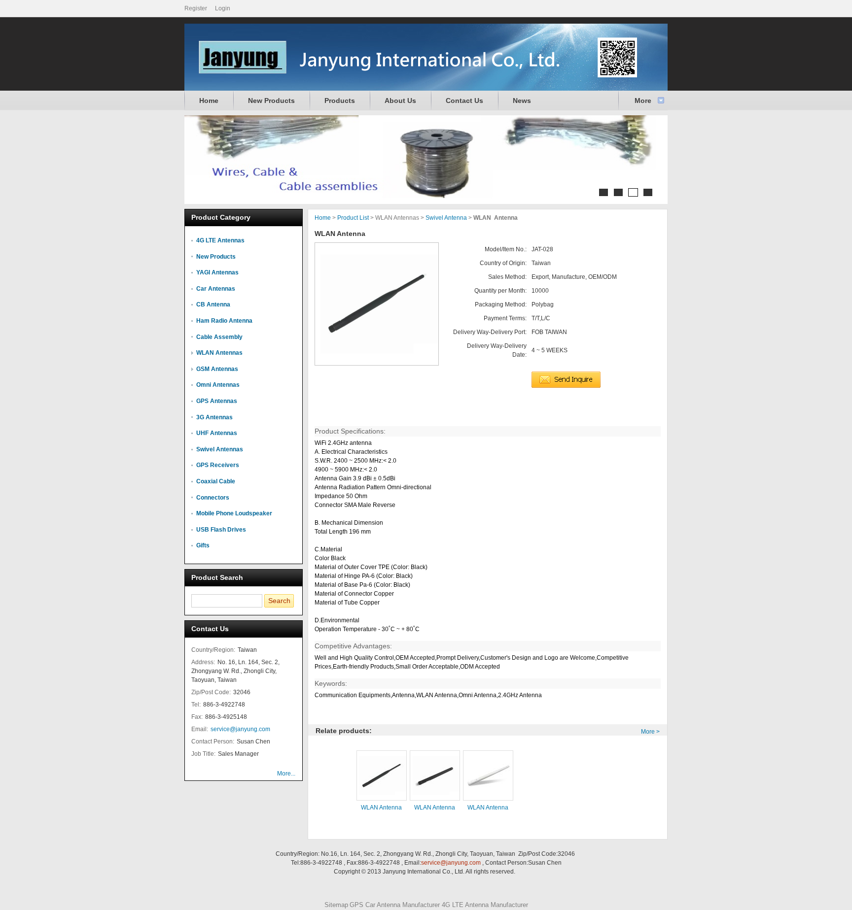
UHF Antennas (216, 433)
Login (222, 8)
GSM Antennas (217, 369)
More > (650, 731)
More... (286, 773)
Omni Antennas (218, 384)
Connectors (212, 497)
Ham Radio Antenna (224, 320)
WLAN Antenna (381, 807)
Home (208, 100)
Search (279, 601)
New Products (271, 100)
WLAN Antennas (219, 352)
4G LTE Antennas (220, 240)
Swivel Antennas (219, 449)
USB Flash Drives (221, 529)
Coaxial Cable (215, 481)
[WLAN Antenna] (377, 304)
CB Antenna (213, 304)
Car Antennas (215, 288)
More (643, 100)
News (522, 100)
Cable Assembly (219, 337)
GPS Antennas (216, 401)
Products (339, 100)
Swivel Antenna (446, 217)
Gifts (203, 545)
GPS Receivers (217, 465)
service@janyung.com (240, 729)
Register (195, 8)
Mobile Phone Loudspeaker (234, 513)
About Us (400, 100)
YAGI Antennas (217, 272)
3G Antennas (214, 417)
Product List (353, 217)
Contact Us (464, 100)
